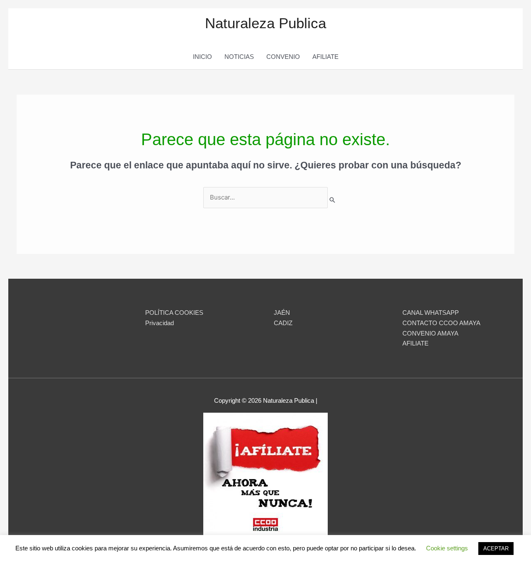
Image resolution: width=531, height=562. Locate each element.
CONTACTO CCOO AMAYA (441, 322)
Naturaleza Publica (265, 23)
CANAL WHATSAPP (430, 312)
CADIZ (283, 322)
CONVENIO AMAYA (430, 333)
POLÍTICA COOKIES (174, 312)
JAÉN (282, 312)
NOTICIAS (239, 56)
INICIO (202, 56)
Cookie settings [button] (447, 548)
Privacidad (159, 322)
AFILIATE (325, 56)
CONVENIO (283, 56)
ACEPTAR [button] (496, 548)
